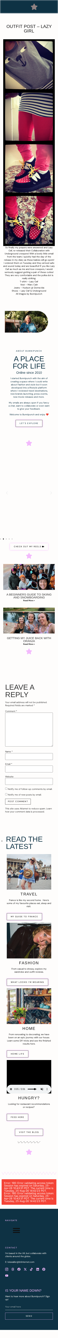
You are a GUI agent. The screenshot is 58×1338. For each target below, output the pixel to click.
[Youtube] (7, 1275)
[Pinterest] (44, 1269)
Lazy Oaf (33, 281)
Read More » (29, 600)
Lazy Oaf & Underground (33, 290)
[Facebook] (19, 1269)
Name (9, 752)
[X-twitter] (25, 1269)
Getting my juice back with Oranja (29, 640)
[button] (34, 6)
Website (9, 777)
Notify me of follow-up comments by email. (30, 789)
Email (8, 764)
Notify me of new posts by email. (25, 795)
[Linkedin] (37, 1269)
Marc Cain (33, 284)
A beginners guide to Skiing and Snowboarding (29, 596)
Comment (11, 711)
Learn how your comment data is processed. (28, 810)
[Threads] (13, 1269)
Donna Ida (39, 287)
